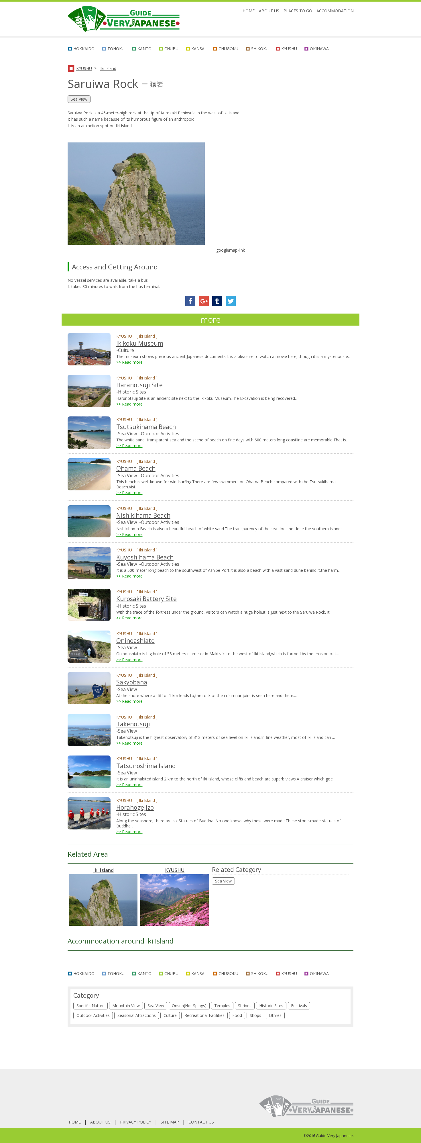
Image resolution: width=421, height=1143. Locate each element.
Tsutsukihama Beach (146, 427)
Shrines (244, 1005)
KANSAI (198, 48)
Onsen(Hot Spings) (189, 1005)
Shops (255, 1015)
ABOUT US (269, 10)
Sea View (223, 881)
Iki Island (108, 68)
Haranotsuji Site (139, 385)
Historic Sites (271, 1005)
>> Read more (129, 362)
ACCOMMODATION (335, 10)
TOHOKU (116, 48)
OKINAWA (319, 48)
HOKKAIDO (84, 48)
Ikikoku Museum (139, 343)
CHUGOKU (228, 48)
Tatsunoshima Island (146, 766)
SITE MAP (170, 1122)
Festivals (299, 1005)
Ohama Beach (136, 468)
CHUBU (171, 48)
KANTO (144, 48)
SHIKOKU (260, 48)
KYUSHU (289, 48)
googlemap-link (230, 250)
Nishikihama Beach (143, 515)
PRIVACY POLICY (135, 1122)
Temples (222, 1005)
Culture (170, 1015)
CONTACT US (201, 1122)
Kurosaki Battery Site (146, 599)
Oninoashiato (135, 641)
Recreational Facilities (204, 1015)
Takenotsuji (133, 724)
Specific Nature (90, 1005)
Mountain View (126, 1005)
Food (237, 1015)
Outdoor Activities (93, 1015)
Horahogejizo (135, 807)
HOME (249, 10)
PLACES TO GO (298, 10)
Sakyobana (131, 682)
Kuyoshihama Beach (145, 557)
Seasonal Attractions (136, 1015)
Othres (275, 1015)
